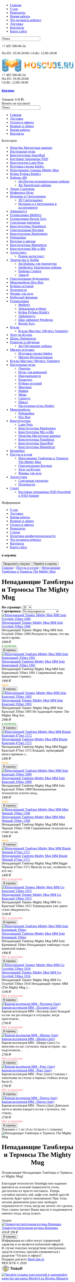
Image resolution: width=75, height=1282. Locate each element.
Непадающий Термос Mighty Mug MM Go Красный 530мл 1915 (31, 896)
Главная (15, 5)
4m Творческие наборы (34, 185)
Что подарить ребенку (25, 20)
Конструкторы (20, 421)
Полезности (18, 290)
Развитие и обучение (25, 342)
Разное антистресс (31, 256)
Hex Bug (24, 417)
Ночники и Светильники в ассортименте (37, 205)
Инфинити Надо (22, 192)
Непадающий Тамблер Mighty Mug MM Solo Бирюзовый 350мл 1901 (33, 663)
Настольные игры (22, 151)
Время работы (20, 16)
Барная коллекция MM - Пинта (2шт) (28, 1101)
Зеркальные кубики (32, 308)
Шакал (23, 402)
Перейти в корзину (45, 563)
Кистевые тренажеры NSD (29, 159)
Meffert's (24, 305)
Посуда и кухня (21, 454)
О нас (14, 9)
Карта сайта (18, 31)
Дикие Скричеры (22, 189)
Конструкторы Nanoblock (28, 226)
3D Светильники (30, 200)
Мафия (23, 391)
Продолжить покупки (16, 563)
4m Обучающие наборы (35, 346)
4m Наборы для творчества (37, 263)
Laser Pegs (25, 424)
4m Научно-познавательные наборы (43, 181)
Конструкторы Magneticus (28, 245)
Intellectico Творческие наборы (39, 267)
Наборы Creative (29, 271)
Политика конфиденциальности (33, 536)
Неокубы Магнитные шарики (31, 147)
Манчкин (25, 387)
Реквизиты (17, 12)
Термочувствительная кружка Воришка (30, 1228)
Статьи (15, 532)
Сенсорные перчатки (25, 222)
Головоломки (19, 301)
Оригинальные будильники (29, 278)
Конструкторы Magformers (29, 233)
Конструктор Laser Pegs (27, 162)
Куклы (14, 327)
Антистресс (18, 252)
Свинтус (24, 398)
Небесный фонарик (24, 297)
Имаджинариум (29, 376)
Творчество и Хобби (24, 260)
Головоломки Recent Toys (28, 219)
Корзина (8, 90)
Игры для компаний (32, 372)
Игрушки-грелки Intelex (27, 166)
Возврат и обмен (22, 126)
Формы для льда (21, 293)
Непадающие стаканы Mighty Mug (34, 170)
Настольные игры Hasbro (36, 406)
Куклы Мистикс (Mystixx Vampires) (43, 331)
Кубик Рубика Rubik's (25, 174)
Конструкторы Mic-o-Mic (28, 248)
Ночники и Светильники (28, 196)
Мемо (22, 394)
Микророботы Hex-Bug (26, 282)
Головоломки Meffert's (25, 215)
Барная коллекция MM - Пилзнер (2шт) (29, 1007)
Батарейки (17, 450)
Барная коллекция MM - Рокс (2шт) (27, 1070)
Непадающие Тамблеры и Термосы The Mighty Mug (31, 569)
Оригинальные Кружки (27, 230)
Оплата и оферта (22, 122)
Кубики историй (22, 286)
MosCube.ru (36, 1259)
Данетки (24, 368)
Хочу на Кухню (21, 335)
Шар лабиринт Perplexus (35, 320)
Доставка (16, 24)
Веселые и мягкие (23, 241)
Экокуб (23, 275)
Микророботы (20, 409)
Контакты (17, 27)
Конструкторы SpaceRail (27, 155)
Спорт (14, 488)
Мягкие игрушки (22, 349)
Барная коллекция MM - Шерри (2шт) (28, 1039)
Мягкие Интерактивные (35, 357)
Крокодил (25, 379)
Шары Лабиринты (23, 338)
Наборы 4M (18, 177)
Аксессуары (18, 477)
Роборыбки (18, 237)
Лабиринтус (18, 211)
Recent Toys (26, 323)
